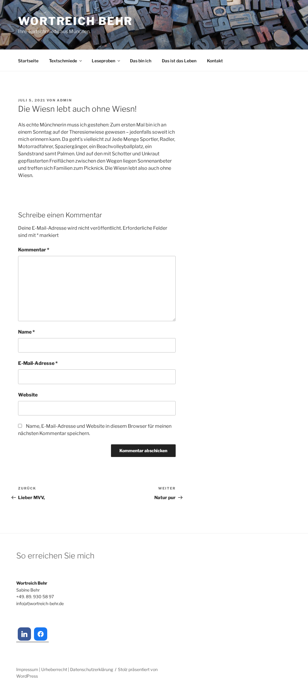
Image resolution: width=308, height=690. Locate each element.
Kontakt (215, 60)
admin (64, 100)
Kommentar (33, 250)
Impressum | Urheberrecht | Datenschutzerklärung (64, 669)
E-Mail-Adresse (38, 363)
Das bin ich (140, 60)
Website (28, 395)
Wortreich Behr (75, 21)
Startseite (28, 60)
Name (26, 332)
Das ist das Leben (179, 60)
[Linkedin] (24, 634)
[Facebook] (40, 634)
